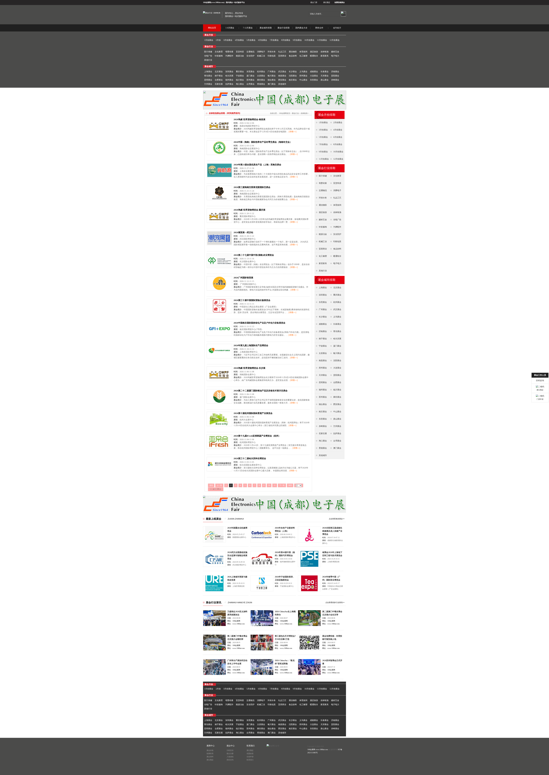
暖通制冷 (314, 56)
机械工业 (261, 56)
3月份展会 (227, 40)
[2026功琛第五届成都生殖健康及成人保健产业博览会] (309, 542)
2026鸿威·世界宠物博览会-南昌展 (249, 119)
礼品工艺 (282, 52)
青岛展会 (208, 76)
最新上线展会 (213, 518)
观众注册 (230, 754)
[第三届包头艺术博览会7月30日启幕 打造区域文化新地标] (261, 650)
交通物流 (250, 52)
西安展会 (282, 80)
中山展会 (303, 80)
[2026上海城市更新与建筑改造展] (214, 591)
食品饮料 (293, 56)
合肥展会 (219, 80)
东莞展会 (250, 72)
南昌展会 (282, 76)
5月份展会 (250, 40)
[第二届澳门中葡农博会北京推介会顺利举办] (214, 650)
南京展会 (293, 80)
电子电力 (335, 56)
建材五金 (335, 52)
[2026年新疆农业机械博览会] (214, 542)
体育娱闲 (303, 52)
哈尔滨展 (229, 76)
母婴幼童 (229, 52)
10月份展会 (309, 40)
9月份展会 (297, 40)
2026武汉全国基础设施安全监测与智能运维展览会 (237, 555)
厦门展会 (250, 76)
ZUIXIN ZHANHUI (236, 519)
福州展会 (229, 80)
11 (275, 485)
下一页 (282, 485)
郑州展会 (303, 76)
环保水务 (272, 52)
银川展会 (272, 76)
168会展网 (207, 2)
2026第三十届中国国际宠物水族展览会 (252, 300)
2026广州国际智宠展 (243, 277)
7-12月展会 (248, 28)
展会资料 (210, 757)
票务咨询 (230, 760)
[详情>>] (292, 132)
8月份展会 (285, 40)
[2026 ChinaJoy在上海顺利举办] (261, 626)
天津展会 (325, 76)
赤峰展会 (335, 80)
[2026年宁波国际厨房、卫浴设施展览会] (261, 591)
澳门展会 (272, 84)
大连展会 (314, 76)
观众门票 (313, 2)
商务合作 (319, 28)
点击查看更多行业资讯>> (335, 602)
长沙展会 (293, 72)
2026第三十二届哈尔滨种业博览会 (250, 458)
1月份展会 (208, 40)
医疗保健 (208, 52)
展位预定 (326, 2)
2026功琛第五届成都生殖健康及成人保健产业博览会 (332, 531)
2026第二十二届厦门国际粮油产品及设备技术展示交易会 (261, 391)
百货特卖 (240, 52)
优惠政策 (250, 754)
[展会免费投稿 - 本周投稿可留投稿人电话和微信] (309, 650)
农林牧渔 (325, 52)
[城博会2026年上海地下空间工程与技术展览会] (309, 566)
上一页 (219, 485)
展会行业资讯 (213, 602)
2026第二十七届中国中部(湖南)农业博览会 (254, 255)
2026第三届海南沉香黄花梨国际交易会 (252, 187)
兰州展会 (208, 84)
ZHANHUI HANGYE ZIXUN (240, 602)
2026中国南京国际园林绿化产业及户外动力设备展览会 (259, 323)
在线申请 (250, 757)
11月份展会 (322, 40)
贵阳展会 (335, 76)
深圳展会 (229, 72)
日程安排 (230, 750)
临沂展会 (240, 80)
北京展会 (219, 72)
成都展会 (314, 72)
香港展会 (261, 84)
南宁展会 (219, 76)
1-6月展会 (229, 28)
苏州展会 (250, 80)
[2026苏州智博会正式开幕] (309, 674)
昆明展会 (208, 80)
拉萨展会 (229, 84)
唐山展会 (325, 80)
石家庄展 (219, 84)
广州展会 (272, 72)
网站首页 (212, 28)
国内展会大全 (301, 28)
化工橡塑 (303, 56)
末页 (290, 485)
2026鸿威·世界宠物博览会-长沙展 (249, 368)
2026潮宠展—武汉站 (243, 232)
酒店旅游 (314, 52)
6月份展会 (262, 40)
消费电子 (261, 52)
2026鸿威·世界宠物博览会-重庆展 (249, 210)
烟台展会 (272, 80)
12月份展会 (335, 40)
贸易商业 (282, 56)
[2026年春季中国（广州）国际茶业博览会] (309, 591)
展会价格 (210, 750)
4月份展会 (239, 40)
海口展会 (240, 84)
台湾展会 (250, 84)
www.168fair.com (217, 2)
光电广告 (208, 56)
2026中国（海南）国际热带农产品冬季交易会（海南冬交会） (263, 142)
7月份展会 (274, 40)
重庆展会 (240, 72)
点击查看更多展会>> (337, 519)
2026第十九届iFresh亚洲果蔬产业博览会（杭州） (257, 436)
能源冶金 (240, 56)
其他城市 (282, 84)
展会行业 (295, 113)
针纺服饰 (219, 56)
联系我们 (250, 760)
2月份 (218, 40)
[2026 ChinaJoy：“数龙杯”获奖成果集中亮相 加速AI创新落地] (261, 674)
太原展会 (261, 76)
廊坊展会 (261, 80)
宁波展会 (240, 76)
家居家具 (325, 56)
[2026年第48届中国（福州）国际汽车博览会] (261, 566)
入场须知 (230, 757)
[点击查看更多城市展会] (212, 497)
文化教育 (219, 52)
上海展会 (208, 72)
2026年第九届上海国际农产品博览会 (251, 345)
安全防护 (250, 56)
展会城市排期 (266, 28)
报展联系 (210, 754)
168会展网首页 (284, 113)
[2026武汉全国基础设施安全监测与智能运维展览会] (214, 566)
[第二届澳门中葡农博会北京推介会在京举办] (309, 626)
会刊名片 (337, 28)
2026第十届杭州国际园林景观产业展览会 (253, 413)
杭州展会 (261, 72)
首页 (211, 485)
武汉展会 (282, 72)
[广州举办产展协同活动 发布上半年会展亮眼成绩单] (214, 674)
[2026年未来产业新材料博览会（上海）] (261, 542)
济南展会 (335, 72)
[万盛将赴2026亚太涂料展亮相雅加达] (214, 626)
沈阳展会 (293, 76)
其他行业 (208, 60)
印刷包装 (272, 56)
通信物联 (293, 52)
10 (269, 485)
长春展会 (325, 72)
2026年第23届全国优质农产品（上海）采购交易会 (257, 164)
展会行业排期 (284, 28)
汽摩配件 (229, 56)
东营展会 (314, 80)
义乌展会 (303, 72)
